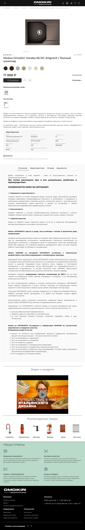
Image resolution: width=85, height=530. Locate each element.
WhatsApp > (77, 80)
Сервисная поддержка (10, 518)
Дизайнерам (7, 512)
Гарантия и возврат (9, 500)
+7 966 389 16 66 (65, 500)
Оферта (5, 503)
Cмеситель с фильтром (31, 515)
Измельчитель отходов (31, 518)
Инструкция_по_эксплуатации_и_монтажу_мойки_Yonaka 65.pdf (25, 158)
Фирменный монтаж (9, 515)
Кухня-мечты (28, 512)
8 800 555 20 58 (50, 500)
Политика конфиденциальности (13, 505)
